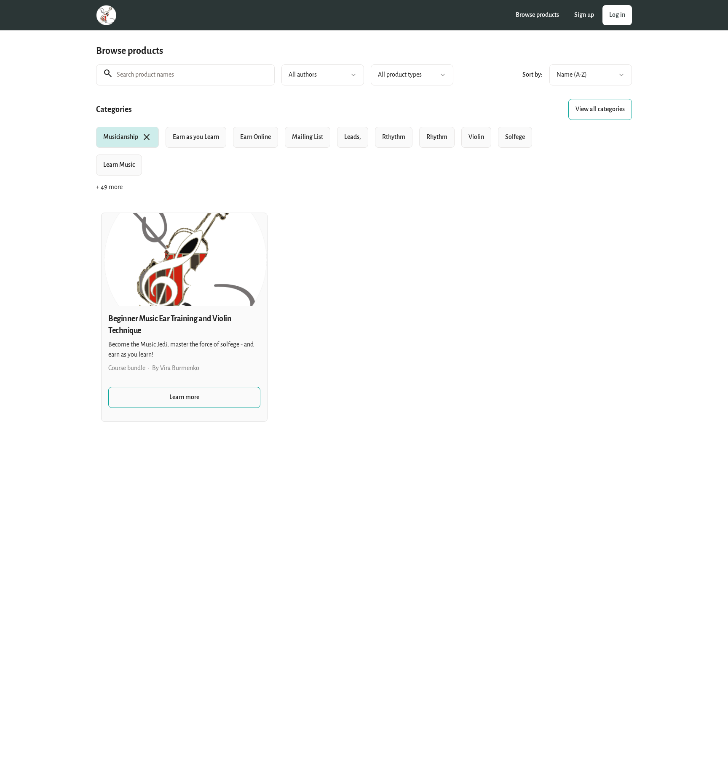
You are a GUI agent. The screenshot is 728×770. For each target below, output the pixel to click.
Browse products (537, 15)
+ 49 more (109, 187)
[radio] (127, 137)
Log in (617, 15)
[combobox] (322, 74)
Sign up (584, 15)
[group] (329, 151)
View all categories (600, 109)
